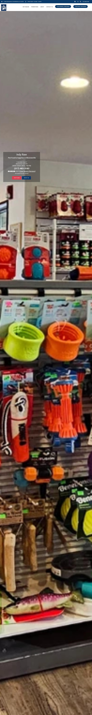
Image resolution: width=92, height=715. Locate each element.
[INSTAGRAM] (77, 1)
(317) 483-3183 (21, 168)
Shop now (17, 177)
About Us (26, 177)
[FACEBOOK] (75, 1)
